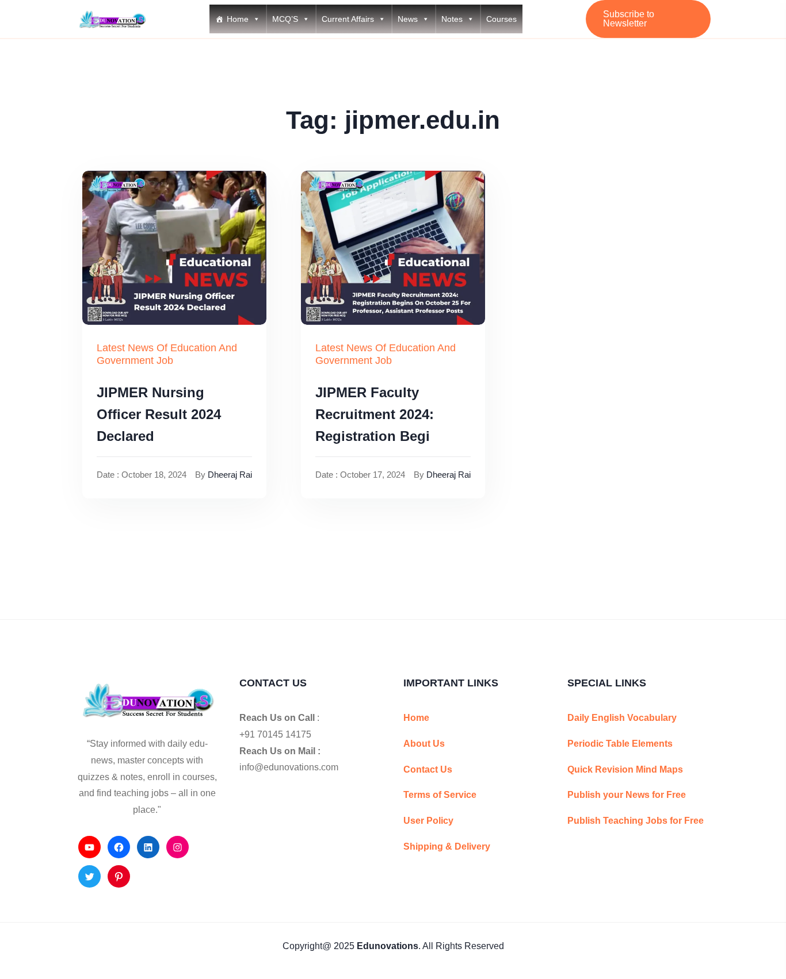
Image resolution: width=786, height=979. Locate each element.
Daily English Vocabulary (622, 718)
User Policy (428, 821)
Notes (452, 19)
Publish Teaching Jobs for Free (635, 821)
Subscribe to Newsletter (628, 18)
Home (238, 19)
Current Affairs (348, 19)
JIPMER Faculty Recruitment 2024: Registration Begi (374, 414)
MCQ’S (285, 19)
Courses (501, 19)
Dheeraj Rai (230, 474)
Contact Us (427, 769)
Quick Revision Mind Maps (625, 769)
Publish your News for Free (626, 795)
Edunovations (387, 946)
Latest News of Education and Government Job (167, 354)
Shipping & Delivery (446, 846)
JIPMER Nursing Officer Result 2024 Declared (159, 414)
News (408, 19)
